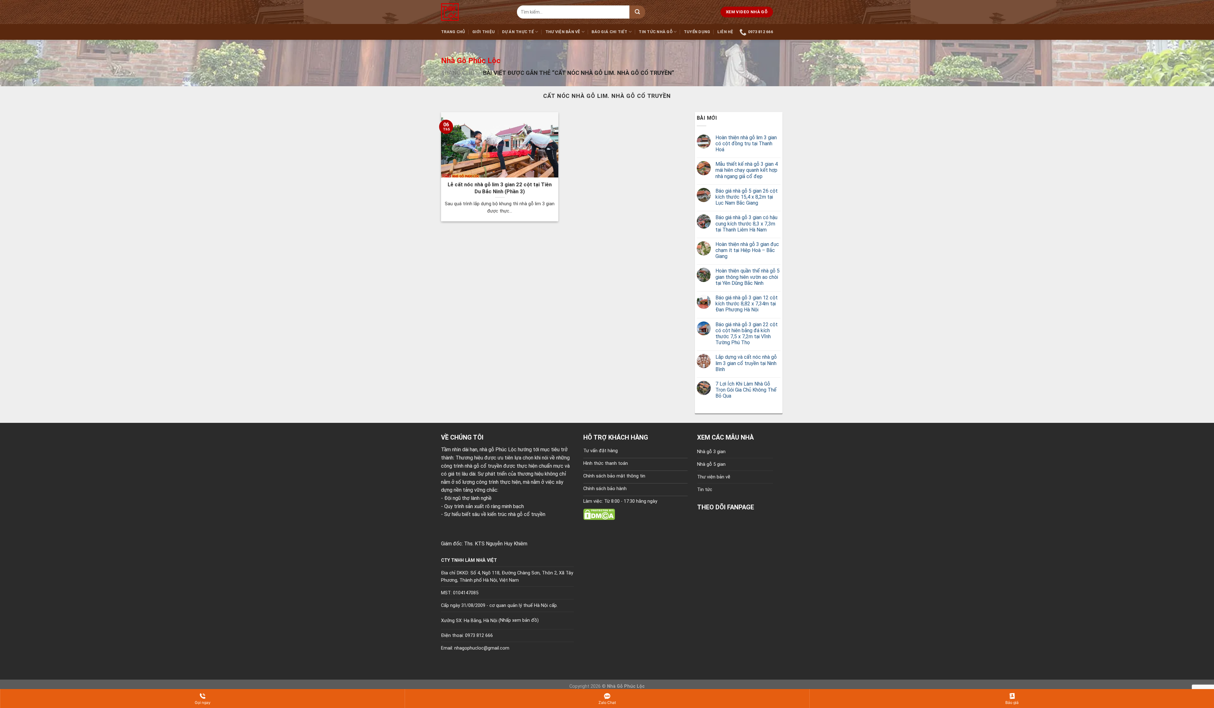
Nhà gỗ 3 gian (711, 451)
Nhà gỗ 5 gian (711, 464)
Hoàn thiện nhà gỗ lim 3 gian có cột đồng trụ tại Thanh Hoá (746, 144)
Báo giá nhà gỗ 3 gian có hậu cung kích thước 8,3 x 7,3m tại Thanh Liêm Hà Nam (746, 223)
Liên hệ (725, 31)
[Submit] (637, 12)
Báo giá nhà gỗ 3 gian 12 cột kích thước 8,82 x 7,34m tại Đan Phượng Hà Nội (746, 304)
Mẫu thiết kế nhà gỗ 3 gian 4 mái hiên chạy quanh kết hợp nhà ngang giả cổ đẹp (746, 170)
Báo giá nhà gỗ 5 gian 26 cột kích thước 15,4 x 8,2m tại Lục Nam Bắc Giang (746, 197)
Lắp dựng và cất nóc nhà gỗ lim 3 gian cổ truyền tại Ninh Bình (746, 363)
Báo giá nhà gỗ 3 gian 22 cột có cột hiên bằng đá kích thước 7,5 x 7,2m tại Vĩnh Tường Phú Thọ (746, 333)
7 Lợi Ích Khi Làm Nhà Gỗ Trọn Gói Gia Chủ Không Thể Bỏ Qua (745, 390)
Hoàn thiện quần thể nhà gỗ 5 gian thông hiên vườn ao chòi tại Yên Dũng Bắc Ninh (747, 277)
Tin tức (704, 489)
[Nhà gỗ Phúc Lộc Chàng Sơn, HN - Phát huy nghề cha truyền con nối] (474, 12)
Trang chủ (453, 31)
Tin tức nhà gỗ (655, 31)
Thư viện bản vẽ (562, 31)
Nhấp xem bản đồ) (519, 620)
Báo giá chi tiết (609, 31)
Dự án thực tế (518, 31)
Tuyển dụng (697, 31)
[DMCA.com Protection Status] (599, 514)
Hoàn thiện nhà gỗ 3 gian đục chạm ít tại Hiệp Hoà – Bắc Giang (747, 250)
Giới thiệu (483, 31)
